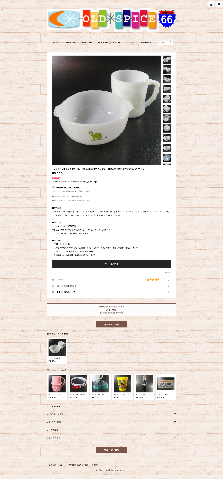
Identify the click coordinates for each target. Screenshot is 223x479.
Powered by (108, 474)
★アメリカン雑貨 (54, 422)
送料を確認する (77, 196)
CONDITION (86, 42)
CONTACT (131, 42)
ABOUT (116, 42)
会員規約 (95, 465)
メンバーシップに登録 (61, 191)
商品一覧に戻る (111, 324)
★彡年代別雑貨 (53, 438)
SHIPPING (103, 42)
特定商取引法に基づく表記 (78, 465)
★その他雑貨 (52, 430)
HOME (56, 42)
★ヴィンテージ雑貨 (55, 414)
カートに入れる (111, 264)
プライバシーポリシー (56, 465)
